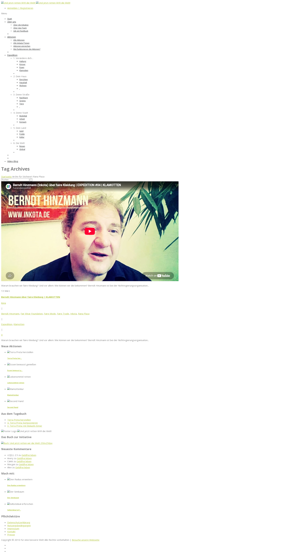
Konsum (22, 122)
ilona (3, 302)
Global (22, 149)
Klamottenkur (13, 395)
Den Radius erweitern (16, 485)
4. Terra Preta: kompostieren (22, 422)
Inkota (73, 313)
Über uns (11, 21)
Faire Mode (50, 313)
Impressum (13, 528)
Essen (21, 67)
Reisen (22, 146)
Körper (22, 64)
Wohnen (23, 85)
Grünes (22, 100)
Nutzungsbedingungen (19, 525)
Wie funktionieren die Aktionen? (26, 49)
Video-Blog (12, 161)
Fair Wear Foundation (32, 313)
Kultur (21, 137)
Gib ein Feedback (20, 31)
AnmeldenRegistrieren (20, 8)
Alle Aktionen (19, 40)
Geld (21, 131)
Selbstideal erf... (14, 510)
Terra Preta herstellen (19, 419)
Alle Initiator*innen (21, 43)
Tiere (21, 104)
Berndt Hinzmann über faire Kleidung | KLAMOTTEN (30, 296)
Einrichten (23, 79)
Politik (22, 134)
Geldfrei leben (29, 455)
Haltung (22, 61)
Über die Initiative (20, 25)
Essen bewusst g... (15, 370)
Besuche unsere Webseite (85, 539)
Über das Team (20, 28)
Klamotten (23, 70)
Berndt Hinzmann (10, 313)
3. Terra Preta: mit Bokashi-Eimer (24, 425)
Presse (11, 534)
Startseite (6, 176)
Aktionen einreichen (21, 46)
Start (9, 18)
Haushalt (23, 82)
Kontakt (11, 531)
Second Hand (12, 407)
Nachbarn (23, 97)
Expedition (12, 55)
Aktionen (11, 36)
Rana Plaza (83, 313)
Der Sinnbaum (13, 498)
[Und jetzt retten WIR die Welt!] (35, 2)
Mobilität (23, 116)
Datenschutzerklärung (18, 522)
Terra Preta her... (14, 358)
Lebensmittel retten (15, 383)
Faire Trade (63, 313)
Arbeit (22, 119)
